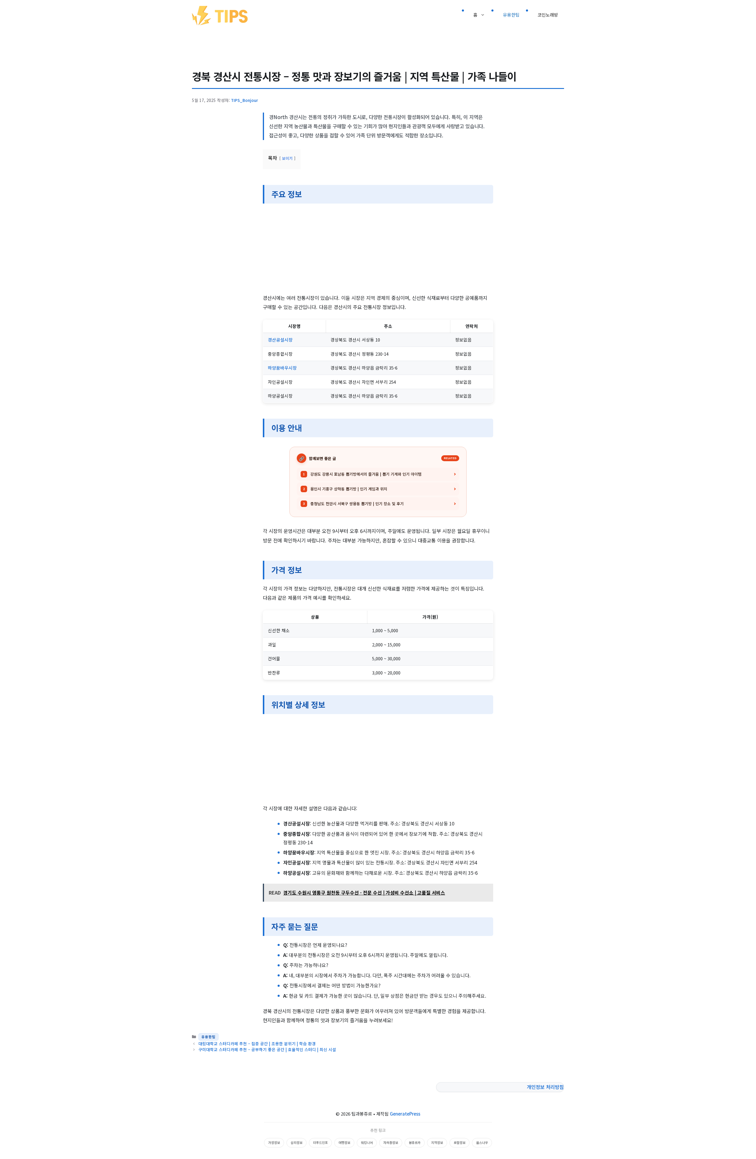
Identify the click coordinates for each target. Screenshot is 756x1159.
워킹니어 (367, 1142)
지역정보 (437, 1142)
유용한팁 (511, 15)
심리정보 (296, 1142)
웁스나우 (482, 1142)
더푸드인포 (320, 1142)
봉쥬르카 (415, 1142)
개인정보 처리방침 (545, 1086)
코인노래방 (547, 15)
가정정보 (274, 1142)
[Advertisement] (378, 249)
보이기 (287, 158)
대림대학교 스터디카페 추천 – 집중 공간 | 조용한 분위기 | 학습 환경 (257, 1043)
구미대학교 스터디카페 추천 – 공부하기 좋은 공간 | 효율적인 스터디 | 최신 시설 (267, 1049)
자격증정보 (390, 1142)
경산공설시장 (280, 340)
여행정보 (344, 1142)
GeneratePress (405, 1114)
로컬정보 (459, 1142)
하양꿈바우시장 (282, 368)
